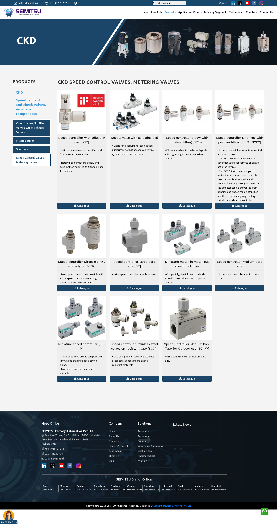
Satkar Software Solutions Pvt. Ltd (172, 505)
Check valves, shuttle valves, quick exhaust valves (30, 128)
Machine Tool (145, 451)
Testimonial (236, 12)
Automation (144, 431)
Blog (111, 461)
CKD (19, 92)
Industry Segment (215, 12)
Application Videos (190, 12)
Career (224, 3)
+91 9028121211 (59, 3)
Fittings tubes (25, 140)
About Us (156, 12)
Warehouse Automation (151, 446)
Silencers (22, 149)
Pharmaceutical (146, 456)
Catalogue (83, 205)
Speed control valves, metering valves (30, 160)
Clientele (251, 12)
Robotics (142, 441)
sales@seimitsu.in (29, 3)
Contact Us (266, 12)
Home (144, 12)
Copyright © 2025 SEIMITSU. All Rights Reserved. (112, 505)
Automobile (144, 436)
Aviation (142, 461)
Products (170, 12)
